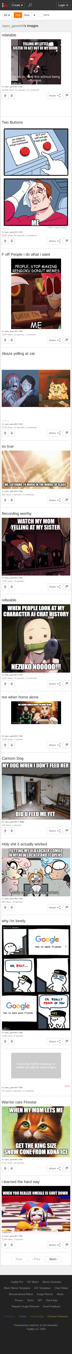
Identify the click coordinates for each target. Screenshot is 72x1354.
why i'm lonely (13, 921)
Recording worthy (16, 513)
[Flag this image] (67, 95)
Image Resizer (45, 1294)
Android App (37, 1316)
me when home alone (20, 697)
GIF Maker (33, 1282)
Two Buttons (12, 122)
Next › (53, 1259)
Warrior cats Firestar (19, 1102)
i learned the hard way (21, 1182)
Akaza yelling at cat (18, 353)
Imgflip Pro (17, 1282)
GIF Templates (42, 1288)
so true (8, 446)
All (5, 15)
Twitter (22, 1316)
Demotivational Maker (21, 1294)
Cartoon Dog (12, 758)
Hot (18, 15)
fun (21, 86)
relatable (9, 35)
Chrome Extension (57, 1316)
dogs (22, 822)
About (60, 1294)
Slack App (51, 1300)
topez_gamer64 (13, 26)
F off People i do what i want (26, 254)
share (52, 95)
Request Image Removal (25, 1306)
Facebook (9, 1316)
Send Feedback (51, 1306)
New (27, 15)
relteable (9, 600)
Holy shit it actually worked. (25, 844)
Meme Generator (52, 1282)
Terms (30, 1300)
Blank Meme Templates (17, 1288)
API (40, 1300)
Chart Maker (61, 1288)
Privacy (19, 1300)
